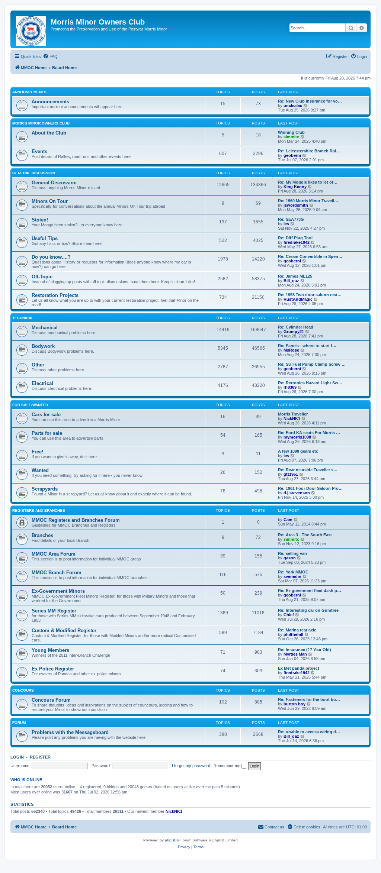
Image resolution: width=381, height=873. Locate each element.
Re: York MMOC (293, 572)
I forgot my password (191, 765)
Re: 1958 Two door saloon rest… (310, 294)
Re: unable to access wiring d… (309, 732)
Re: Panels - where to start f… (307, 345)
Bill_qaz (291, 280)
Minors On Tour (50, 201)
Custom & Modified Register (64, 630)
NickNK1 (292, 418)
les (286, 224)
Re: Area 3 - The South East (305, 535)
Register (40, 757)
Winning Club (291, 132)
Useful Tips (45, 238)
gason (290, 558)
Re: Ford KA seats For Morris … (309, 432)
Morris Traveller (293, 414)
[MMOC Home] (31, 29)
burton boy (294, 704)
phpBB (171, 840)
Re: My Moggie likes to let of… (307, 182)
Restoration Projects (55, 295)
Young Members (50, 650)
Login (17, 757)
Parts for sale (47, 433)
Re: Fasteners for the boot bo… (309, 699)
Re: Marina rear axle (297, 630)
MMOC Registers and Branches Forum (76, 520)
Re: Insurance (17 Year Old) (304, 649)
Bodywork (43, 346)
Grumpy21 (294, 331)
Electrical (42, 383)
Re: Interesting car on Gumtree (308, 610)
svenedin (292, 576)
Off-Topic (42, 276)
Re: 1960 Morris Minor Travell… (308, 200)
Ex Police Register (53, 669)
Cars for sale (46, 414)
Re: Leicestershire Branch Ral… (309, 151)
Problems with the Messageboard (70, 732)
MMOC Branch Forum (56, 572)
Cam (288, 519)
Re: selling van (292, 553)
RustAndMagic (298, 299)
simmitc (291, 137)
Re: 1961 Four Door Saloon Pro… (310, 488)
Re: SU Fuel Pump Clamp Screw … (312, 364)
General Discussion (33, 173)
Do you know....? (51, 257)
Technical (22, 318)
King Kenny (295, 186)
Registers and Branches (38, 510)
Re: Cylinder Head (295, 327)
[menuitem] (50, 56)
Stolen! (40, 220)
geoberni (292, 155)
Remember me (227, 765)
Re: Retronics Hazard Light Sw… (310, 383)
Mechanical (45, 327)
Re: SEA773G (291, 219)
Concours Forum (51, 700)
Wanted (40, 470)
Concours (23, 690)
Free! (37, 452)
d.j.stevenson (297, 493)
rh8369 (290, 387)
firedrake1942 (297, 242)
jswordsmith (296, 205)
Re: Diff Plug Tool (295, 238)
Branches (42, 535)
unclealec (293, 105)
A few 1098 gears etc (298, 451)
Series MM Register (54, 611)
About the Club (49, 133)
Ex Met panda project (298, 668)
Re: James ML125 (295, 276)
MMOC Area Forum (54, 554)
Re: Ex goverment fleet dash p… (309, 590)
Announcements (29, 92)
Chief (289, 614)
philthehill (293, 634)
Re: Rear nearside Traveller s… (307, 470)
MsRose (291, 350)
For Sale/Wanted (30, 405)
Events (39, 151)
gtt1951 (291, 474)
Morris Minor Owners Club (41, 123)
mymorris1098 (297, 437)
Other (38, 365)
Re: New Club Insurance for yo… (310, 101)
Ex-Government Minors (58, 591)
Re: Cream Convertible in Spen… (310, 256)
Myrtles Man (295, 654)
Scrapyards (45, 489)
